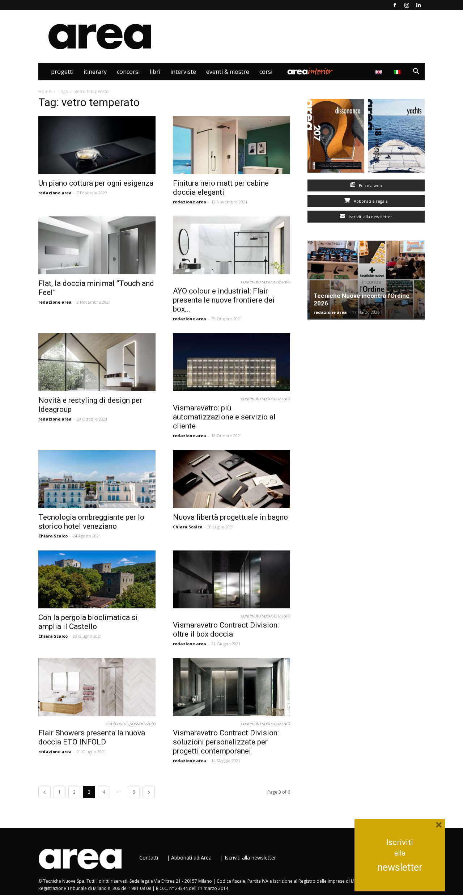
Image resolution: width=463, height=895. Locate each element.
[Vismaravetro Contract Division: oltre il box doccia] (231, 579)
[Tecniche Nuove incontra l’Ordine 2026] (366, 280)
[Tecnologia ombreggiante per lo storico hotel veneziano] (97, 479)
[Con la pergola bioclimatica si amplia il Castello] (97, 579)
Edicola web (370, 185)
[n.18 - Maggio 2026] (396, 137)
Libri (155, 72)
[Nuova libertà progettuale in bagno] (231, 479)
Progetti (62, 72)
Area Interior (310, 71)
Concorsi (128, 72)
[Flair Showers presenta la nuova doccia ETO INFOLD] (97, 687)
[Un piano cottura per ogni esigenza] (97, 145)
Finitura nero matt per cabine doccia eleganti (221, 188)
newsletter (399, 867)
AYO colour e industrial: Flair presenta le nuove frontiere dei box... (224, 300)
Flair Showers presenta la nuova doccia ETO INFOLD (91, 737)
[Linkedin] (418, 5)
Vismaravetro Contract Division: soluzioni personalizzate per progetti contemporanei (226, 742)
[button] (416, 72)
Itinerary (95, 72)
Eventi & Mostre (227, 72)
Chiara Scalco (53, 536)
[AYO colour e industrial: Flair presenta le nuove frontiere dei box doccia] (231, 245)
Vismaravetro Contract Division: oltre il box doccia (226, 629)
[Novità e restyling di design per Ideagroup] (97, 362)
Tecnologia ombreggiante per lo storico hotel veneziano (91, 522)
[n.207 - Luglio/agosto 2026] (335, 137)
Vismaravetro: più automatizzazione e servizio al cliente (224, 417)
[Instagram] (406, 5)
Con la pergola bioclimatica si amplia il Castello (88, 622)
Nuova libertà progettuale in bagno (230, 517)
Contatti (148, 857)
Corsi (265, 72)
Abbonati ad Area (191, 857)
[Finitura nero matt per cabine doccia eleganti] (231, 145)
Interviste (183, 72)
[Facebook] (394, 5)
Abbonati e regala (370, 201)
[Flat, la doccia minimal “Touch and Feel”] (97, 245)
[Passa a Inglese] (379, 71)
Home (44, 91)
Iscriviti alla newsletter (370, 216)
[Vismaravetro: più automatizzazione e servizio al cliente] (231, 362)
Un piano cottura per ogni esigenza (95, 183)
